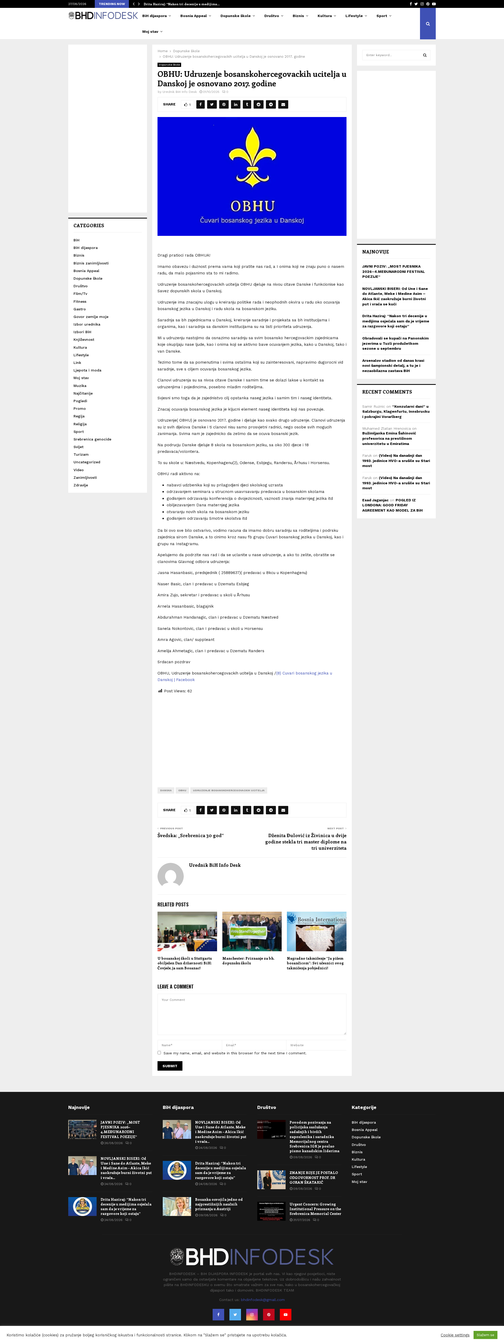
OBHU (182, 790)
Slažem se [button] (485, 1335)
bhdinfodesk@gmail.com (263, 1300)
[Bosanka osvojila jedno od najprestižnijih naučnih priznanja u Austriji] (177, 1206)
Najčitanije (83, 393)
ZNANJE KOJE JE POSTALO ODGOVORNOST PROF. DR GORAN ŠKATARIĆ (314, 1177)
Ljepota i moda (87, 370)
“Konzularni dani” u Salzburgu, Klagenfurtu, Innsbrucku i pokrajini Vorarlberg (396, 411)
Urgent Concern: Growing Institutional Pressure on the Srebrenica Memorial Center (315, 1209)
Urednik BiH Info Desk (179, 92)
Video (79, 470)
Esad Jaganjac (375, 500)
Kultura (325, 16)
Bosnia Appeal (193, 16)
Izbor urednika (87, 324)
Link (77, 362)
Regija (79, 416)
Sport (381, 16)
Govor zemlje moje (91, 317)
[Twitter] (235, 1314)
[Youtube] (285, 1314)
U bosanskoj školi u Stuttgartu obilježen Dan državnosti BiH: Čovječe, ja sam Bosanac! (185, 963)
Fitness (80, 301)
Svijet (78, 447)
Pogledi (80, 401)
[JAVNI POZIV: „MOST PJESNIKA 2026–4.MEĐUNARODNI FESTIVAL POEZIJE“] (82, 1129)
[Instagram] (252, 1314)
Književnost (84, 339)
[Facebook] (218, 1314)
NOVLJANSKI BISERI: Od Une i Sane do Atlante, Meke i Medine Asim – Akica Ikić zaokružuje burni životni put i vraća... (126, 1168)
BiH (77, 240)
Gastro (80, 309)
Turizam (81, 454)
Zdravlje (81, 485)
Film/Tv (80, 293)
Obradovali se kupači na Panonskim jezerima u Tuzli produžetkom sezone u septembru (395, 343)
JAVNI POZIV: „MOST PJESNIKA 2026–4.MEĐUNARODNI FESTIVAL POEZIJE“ (393, 271)
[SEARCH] (424, 55)
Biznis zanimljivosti (91, 263)
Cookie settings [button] (455, 1335)
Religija (80, 424)
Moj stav (150, 31)
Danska (166, 790)
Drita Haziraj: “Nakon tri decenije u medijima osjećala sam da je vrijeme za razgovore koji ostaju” (395, 321)
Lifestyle (354, 16)
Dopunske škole (235, 16)
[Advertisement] (252, 736)
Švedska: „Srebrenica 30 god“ (191, 835)
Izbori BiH (82, 332)
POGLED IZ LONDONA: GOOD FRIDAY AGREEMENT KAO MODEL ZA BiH (392, 505)
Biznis (298, 16)
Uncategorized (87, 462)
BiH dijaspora (154, 16)
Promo (80, 408)
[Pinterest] (269, 1314)
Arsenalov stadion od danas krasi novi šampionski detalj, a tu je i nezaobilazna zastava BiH (393, 365)
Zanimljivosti (85, 477)
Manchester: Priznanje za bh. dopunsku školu (248, 960)
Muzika (80, 386)
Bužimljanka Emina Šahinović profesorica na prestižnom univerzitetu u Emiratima (389, 438)
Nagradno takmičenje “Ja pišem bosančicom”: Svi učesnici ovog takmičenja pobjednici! (315, 963)
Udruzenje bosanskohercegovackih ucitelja (229, 790)
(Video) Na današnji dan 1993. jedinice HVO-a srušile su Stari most (396, 460)
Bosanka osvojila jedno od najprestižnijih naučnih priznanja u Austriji (219, 1204)
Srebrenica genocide (92, 439)
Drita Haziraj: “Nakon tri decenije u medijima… (182, 4)
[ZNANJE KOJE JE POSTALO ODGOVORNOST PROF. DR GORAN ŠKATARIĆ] (271, 1179)
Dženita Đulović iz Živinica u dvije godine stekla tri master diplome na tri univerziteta (305, 841)
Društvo (271, 16)
